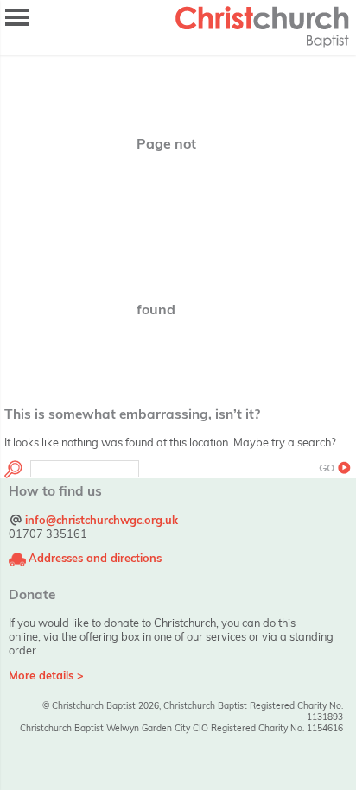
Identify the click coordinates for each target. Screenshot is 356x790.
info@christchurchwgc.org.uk (101, 520)
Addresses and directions (95, 558)
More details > (46, 675)
